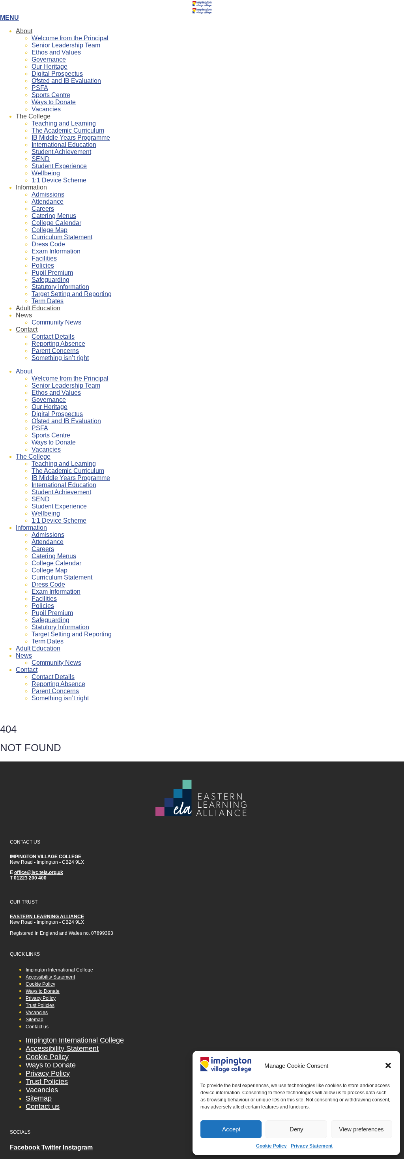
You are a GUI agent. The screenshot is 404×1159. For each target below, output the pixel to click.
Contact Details (53, 336)
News (24, 315)
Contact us (37, 1027)
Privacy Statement (312, 1146)
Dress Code (48, 244)
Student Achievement (61, 151)
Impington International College (59, 970)
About (24, 31)
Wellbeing (46, 173)
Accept (231, 1129)
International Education (64, 144)
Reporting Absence (58, 343)
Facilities (44, 258)
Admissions (48, 194)
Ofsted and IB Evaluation (66, 80)
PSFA (40, 87)
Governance (49, 59)
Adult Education (38, 308)
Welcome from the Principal (70, 38)
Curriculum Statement (62, 237)
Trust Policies (40, 1005)
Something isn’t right (60, 357)
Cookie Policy (271, 1146)
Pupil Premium (52, 272)
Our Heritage (49, 66)
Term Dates (48, 301)
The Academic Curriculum (68, 130)
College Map (49, 230)
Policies (43, 265)
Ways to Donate (54, 102)
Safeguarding (50, 279)
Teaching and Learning (64, 123)
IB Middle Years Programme (71, 137)
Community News (56, 322)
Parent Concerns (55, 350)
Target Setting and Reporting (72, 294)
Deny (296, 1129)
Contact (26, 329)
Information (31, 187)
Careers (43, 208)
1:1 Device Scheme (59, 180)
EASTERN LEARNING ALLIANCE (47, 916)
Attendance (48, 201)
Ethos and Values (56, 52)
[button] (388, 1065)
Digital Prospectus (57, 73)
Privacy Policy (41, 998)
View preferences (361, 1129)
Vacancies (46, 109)
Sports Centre (51, 95)
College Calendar (56, 222)
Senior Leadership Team (66, 45)
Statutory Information (60, 286)
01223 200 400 (30, 878)
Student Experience (59, 166)
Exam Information (56, 251)
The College (33, 116)
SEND (41, 159)
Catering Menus (54, 215)
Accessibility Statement (50, 977)
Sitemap (34, 1019)
